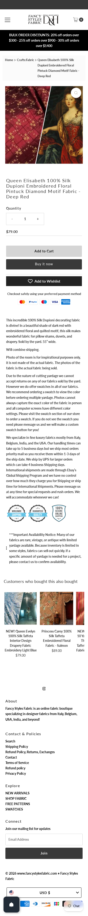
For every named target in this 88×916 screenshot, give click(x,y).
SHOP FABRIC (16, 798)
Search (10, 741)
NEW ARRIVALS (17, 793)
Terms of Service (17, 763)
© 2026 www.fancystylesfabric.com (31, 873)
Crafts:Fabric (25, 60)
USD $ (45, 893)
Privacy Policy (15, 773)
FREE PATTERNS (17, 804)
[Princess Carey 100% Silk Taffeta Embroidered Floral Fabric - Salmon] (56, 608)
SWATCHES (14, 809)
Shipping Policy (16, 747)
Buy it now (44, 264)
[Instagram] (44, 688)
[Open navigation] (7, 19)
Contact (11, 757)
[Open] (11, 904)
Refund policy (15, 768)
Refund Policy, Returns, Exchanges (30, 752)
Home (9, 60)
